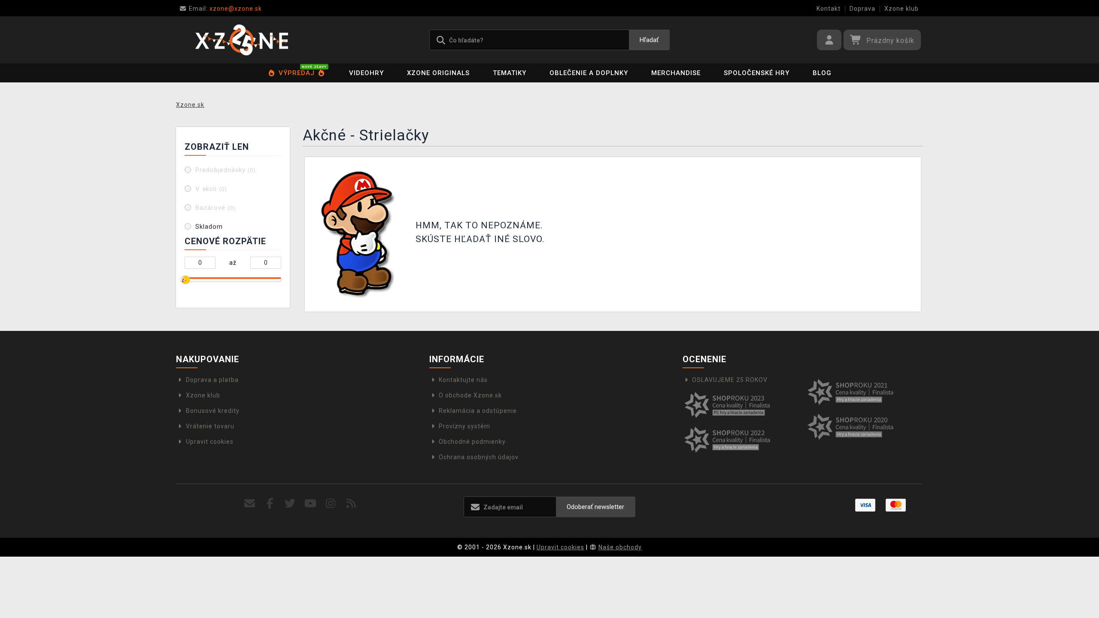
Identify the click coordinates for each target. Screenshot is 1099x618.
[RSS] (351, 503)
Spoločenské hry (756, 73)
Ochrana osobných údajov (479, 457)
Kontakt (829, 8)
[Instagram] (330, 503)
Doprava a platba (212, 379)
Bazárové (215, 208)
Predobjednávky (225, 170)
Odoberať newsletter (595, 507)
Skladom (209, 226)
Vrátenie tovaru (210, 426)
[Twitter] (290, 503)
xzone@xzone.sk (225, 8)
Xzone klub (901, 8)
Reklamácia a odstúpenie (478, 410)
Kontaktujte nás (463, 379)
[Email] (249, 503)
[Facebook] (270, 503)
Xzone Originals (438, 73)
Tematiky (509, 73)
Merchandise (676, 73)
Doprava (862, 8)
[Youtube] (310, 503)
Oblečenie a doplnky (589, 73)
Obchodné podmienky (472, 441)
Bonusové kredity (213, 410)
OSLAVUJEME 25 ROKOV (730, 379)
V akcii (211, 189)
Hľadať (649, 40)
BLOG (822, 73)
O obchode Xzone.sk (470, 395)
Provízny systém (464, 426)
